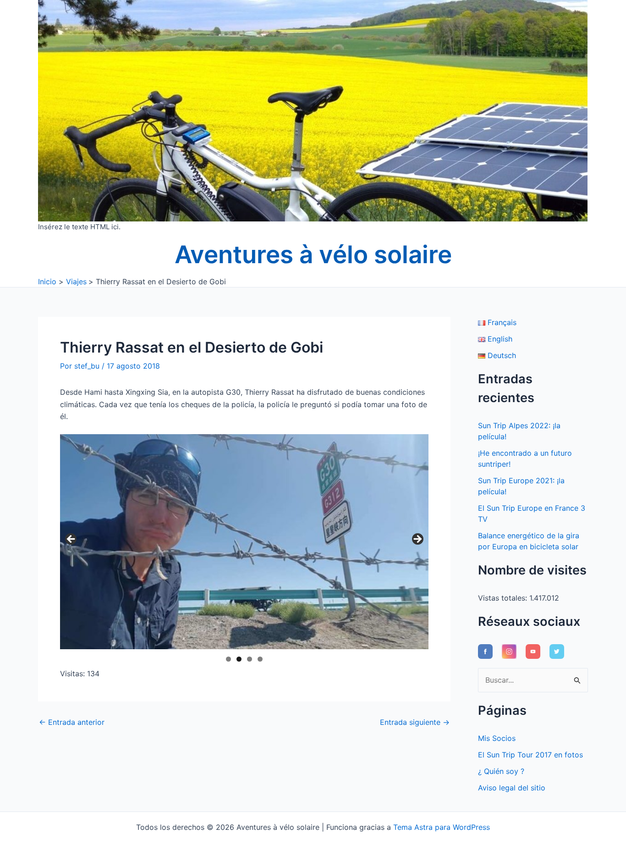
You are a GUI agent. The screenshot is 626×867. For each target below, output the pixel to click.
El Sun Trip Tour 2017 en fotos (530, 754)
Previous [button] (71, 540)
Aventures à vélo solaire (313, 254)
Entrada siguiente (415, 722)
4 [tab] (260, 659)
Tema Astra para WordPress (441, 827)
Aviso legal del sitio (511, 787)
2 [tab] (239, 659)
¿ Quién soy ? (501, 771)
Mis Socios (497, 738)
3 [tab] (249, 659)
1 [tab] (228, 659)
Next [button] (417, 540)
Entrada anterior (71, 722)
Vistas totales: (503, 597)
